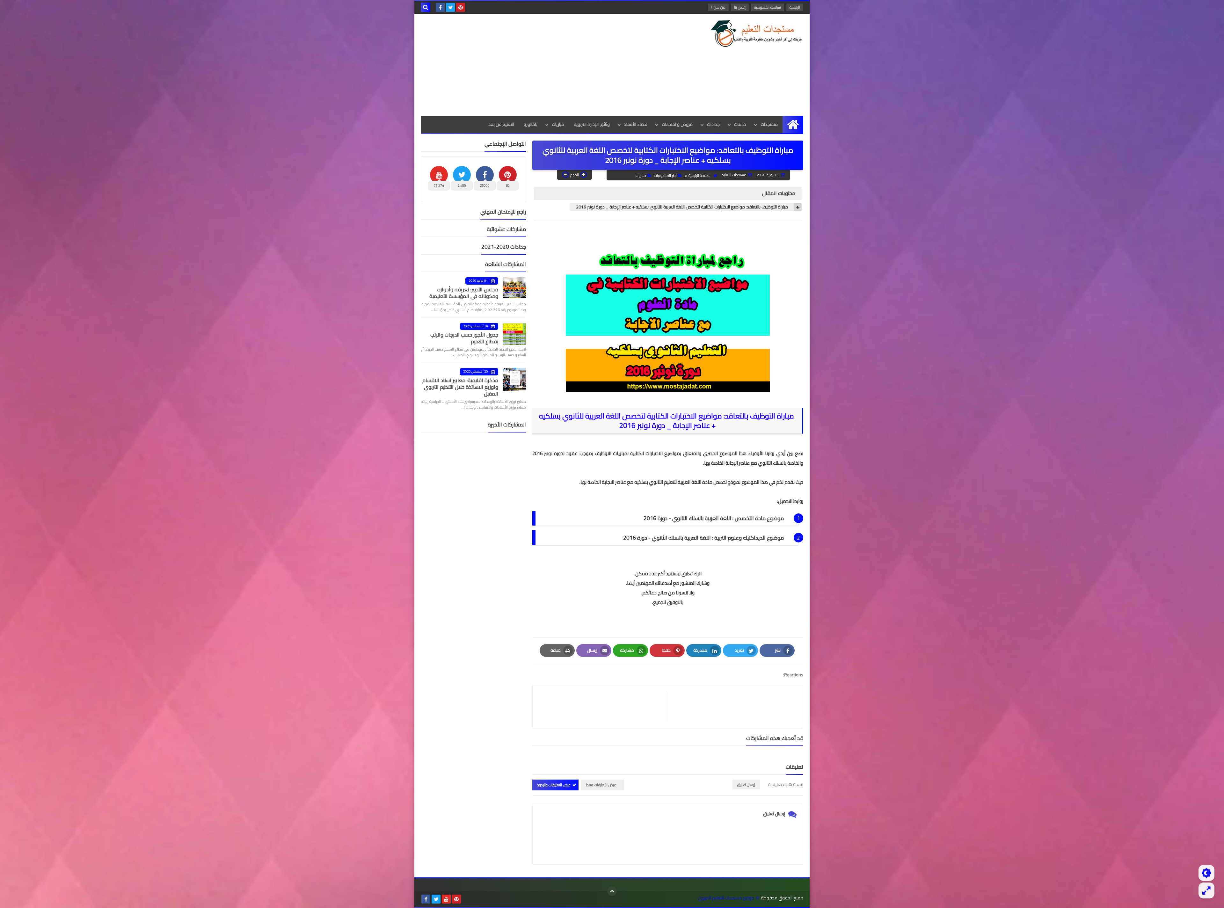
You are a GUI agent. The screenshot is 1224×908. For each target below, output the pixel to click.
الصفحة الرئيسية (699, 175)
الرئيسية (795, 7)
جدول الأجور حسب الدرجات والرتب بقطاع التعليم (464, 338)
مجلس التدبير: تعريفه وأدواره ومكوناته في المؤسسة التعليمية (463, 293)
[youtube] (446, 899)
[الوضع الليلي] (1206, 873)
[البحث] (425, 7)
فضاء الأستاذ (635, 124)
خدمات (740, 124)
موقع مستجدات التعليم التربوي (726, 898)
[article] (603, 707)
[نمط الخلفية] (1206, 890)
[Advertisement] (537, 64)
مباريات (558, 124)
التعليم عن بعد (501, 124)
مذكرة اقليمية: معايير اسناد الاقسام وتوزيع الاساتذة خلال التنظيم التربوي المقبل (460, 386)
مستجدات (769, 124)
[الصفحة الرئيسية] (793, 124)
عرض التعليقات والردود (554, 784)
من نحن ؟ (718, 7)
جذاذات (713, 124)
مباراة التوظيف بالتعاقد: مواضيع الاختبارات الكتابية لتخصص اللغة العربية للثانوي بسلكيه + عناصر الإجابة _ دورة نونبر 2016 (682, 207)
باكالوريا (530, 124)
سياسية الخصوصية (767, 7)
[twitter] (450, 7)
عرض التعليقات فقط (601, 784)
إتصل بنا (740, 7)
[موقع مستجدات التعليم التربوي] (757, 33)
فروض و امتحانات (677, 124)
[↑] (612, 891)
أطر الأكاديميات (665, 175)
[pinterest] (460, 7)
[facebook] (440, 7)
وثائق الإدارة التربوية (592, 124)
